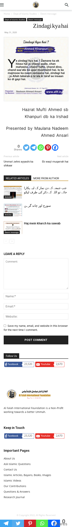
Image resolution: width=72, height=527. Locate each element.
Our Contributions (15, 486)
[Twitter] (26, 147)
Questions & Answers (17, 491)
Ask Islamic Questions (17, 464)
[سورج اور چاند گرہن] (13, 210)
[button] (6, 5)
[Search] (67, 5)
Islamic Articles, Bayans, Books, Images (27, 475)
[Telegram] (33, 147)
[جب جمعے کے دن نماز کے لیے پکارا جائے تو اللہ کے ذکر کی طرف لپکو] (13, 192)
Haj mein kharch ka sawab (42, 223)
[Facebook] (55, 147)
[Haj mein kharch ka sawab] (13, 227)
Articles (8, 197)
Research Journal (14, 497)
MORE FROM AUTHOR (46, 178)
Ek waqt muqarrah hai (55, 161)
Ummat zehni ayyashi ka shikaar (18, 163)
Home (7, 13)
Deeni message (48, 13)
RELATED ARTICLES (17, 178)
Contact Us (10, 469)
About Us (9, 458)
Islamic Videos (12, 480)
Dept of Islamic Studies (25, 13)
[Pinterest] (48, 147)
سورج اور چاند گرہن (37, 205)
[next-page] (12, 241)
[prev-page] (6, 241)
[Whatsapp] (40, 147)
